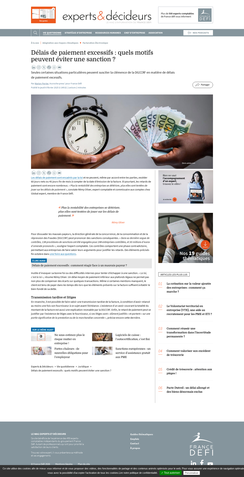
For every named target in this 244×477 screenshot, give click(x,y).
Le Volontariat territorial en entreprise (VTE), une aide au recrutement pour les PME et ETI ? (189, 310)
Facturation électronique (95, 42)
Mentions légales (64, 464)
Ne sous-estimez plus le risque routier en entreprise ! (69, 339)
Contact (134, 443)
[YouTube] (210, 464)
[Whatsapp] (54, 67)
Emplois (134, 438)
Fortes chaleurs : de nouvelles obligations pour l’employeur (71, 353)
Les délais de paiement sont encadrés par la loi (57, 177)
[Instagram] (39, 67)
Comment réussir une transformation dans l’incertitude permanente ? (189, 332)
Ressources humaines (108, 32)
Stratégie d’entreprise (78, 32)
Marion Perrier (41, 83)
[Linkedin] (33, 67)
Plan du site (84, 464)
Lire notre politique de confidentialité (138, 472)
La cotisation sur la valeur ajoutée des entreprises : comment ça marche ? (189, 287)
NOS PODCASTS (201, 32)
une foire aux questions (63, 254)
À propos (135, 448)
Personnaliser (191, 473)
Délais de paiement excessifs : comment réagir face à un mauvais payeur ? (79, 265)
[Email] (59, 67)
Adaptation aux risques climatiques (60, 42)
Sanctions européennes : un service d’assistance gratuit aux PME (133, 353)
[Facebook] (49, 67)
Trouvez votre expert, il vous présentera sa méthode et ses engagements (57, 454)
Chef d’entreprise (134, 32)
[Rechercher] (35, 32)
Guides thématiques (141, 434)
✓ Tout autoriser (170, 472)
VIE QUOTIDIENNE (52, 32)
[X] (44, 67)
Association (156, 32)
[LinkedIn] (193, 463)
